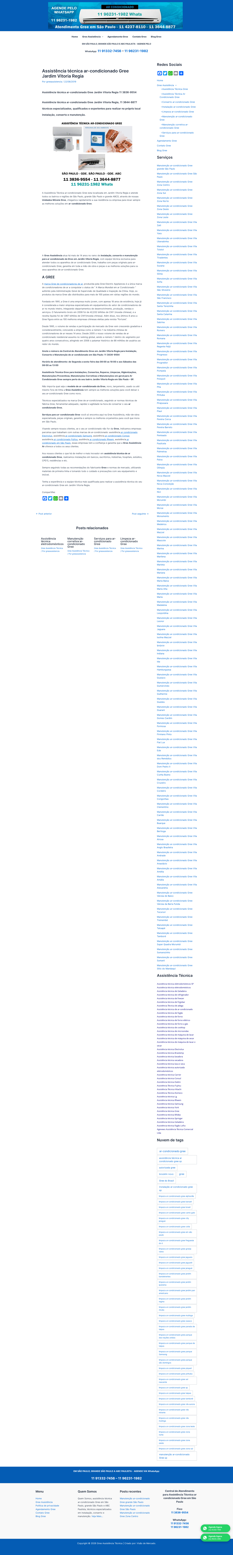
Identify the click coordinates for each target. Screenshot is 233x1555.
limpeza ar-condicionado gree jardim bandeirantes (175, 1275)
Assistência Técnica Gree (175, 89)
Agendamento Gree (117, 36)
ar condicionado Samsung (78, 435)
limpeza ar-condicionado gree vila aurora (177, 1404)
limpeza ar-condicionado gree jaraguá (175, 1268)
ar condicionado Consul (116, 435)
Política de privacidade (47, 1505)
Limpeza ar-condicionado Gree (129, 541)
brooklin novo (166, 1174)
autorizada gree (167, 1167)
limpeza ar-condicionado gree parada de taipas (177, 1327)
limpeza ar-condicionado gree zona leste (177, 1426)
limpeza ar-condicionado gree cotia (174, 1226)
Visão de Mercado (146, 1543)
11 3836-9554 (179, 1512)
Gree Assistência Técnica (52, 548)
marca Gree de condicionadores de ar (63, 284)
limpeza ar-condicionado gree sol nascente (173, 1380)
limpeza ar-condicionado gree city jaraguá (174, 1219)
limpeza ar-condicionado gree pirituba (175, 1374)
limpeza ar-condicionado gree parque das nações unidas (175, 1336)
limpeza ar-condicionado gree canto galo (177, 1212)
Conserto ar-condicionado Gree (178, 102)
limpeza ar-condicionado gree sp (173, 1387)
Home (75, 36)
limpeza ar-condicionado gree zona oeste (174, 1441)
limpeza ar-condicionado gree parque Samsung (175, 1352)
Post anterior (44, 514)
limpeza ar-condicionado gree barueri (175, 1201)
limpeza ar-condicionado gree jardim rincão (175, 1308)
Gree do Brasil (166, 1180)
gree (181, 1174)
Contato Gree (139, 36)
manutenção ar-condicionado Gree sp (174, 1456)
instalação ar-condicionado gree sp (176, 1188)
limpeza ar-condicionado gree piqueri (175, 1368)
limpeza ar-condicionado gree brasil (174, 1207)
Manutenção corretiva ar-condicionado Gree (76, 542)
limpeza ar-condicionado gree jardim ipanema (175, 1283)
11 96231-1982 (136, 51)
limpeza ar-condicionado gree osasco (175, 1321)
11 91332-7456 (109, 51)
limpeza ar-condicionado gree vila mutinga (174, 1419)
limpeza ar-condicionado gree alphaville (176, 1196)
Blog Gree (156, 36)
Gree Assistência (91, 36)
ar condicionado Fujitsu (65, 439)
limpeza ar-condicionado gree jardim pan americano (177, 1291)
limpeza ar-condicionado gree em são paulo (175, 1233)
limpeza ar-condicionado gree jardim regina (175, 1300)
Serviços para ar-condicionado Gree (105, 541)
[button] (102, 36)
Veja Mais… (97, 1516)
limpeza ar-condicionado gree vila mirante (174, 1411)
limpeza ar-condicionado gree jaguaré (175, 1262)
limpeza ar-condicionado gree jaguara (175, 1257)
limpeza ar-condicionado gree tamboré (176, 1398)
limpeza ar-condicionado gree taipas (175, 1393)
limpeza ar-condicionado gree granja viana (175, 1250)
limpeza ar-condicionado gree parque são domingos (175, 1361)
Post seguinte (140, 514)
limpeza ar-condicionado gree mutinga (176, 1315)
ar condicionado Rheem (101, 439)
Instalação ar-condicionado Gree (179, 106)
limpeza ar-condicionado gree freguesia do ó (176, 1241)
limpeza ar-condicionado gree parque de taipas (177, 1344)
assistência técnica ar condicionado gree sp (170, 1160)
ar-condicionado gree (172, 1151)
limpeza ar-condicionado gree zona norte (174, 1433)
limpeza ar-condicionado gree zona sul (176, 1448)
